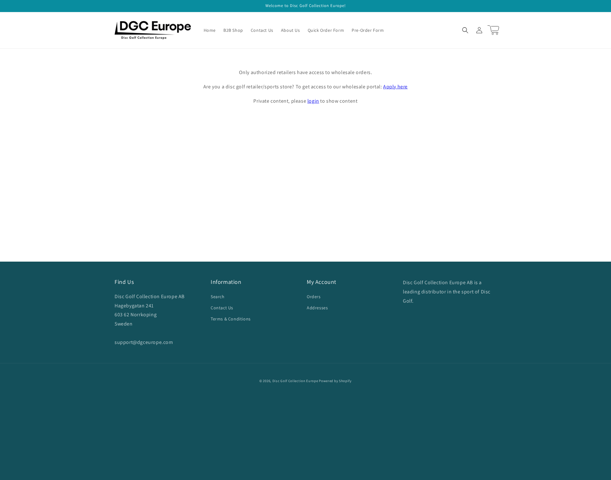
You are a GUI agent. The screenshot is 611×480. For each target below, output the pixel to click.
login (313, 101)
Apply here (395, 86)
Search (218, 296)
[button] (465, 30)
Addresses (317, 308)
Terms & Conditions (231, 319)
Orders (314, 296)
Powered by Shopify (335, 381)
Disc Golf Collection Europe (295, 381)
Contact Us (222, 308)
